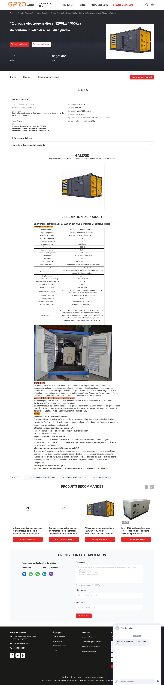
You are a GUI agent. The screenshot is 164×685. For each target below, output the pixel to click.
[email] (24, 574)
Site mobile (77, 677)
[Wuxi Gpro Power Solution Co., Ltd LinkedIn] (23, 655)
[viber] (51, 574)
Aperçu (12, 13)
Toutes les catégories (89, 651)
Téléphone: (81, 603)
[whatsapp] (31, 574)
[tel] (58, 574)
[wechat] (37, 574)
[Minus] (158, 628)
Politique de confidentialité (94, 677)
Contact (55, 650)
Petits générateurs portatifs (91, 646)
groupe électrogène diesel (36, 13)
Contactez (83, 616)
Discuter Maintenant (19, 44)
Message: (81, 562)
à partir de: (81, 590)
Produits (21, 13)
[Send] (158, 681)
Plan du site (65, 677)
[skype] (44, 574)
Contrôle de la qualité (60, 646)
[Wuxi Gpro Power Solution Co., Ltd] (17, 4)
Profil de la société (59, 637)
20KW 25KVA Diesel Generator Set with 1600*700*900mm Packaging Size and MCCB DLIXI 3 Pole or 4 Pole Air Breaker (100, 533)
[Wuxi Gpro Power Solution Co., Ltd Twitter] (17, 655)
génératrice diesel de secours (74, 477)
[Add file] (116, 681)
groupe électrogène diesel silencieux (41, 477)
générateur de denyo (101, 477)
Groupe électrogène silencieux (91, 642)
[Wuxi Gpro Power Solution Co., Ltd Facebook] (12, 655)
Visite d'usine (57, 641)
